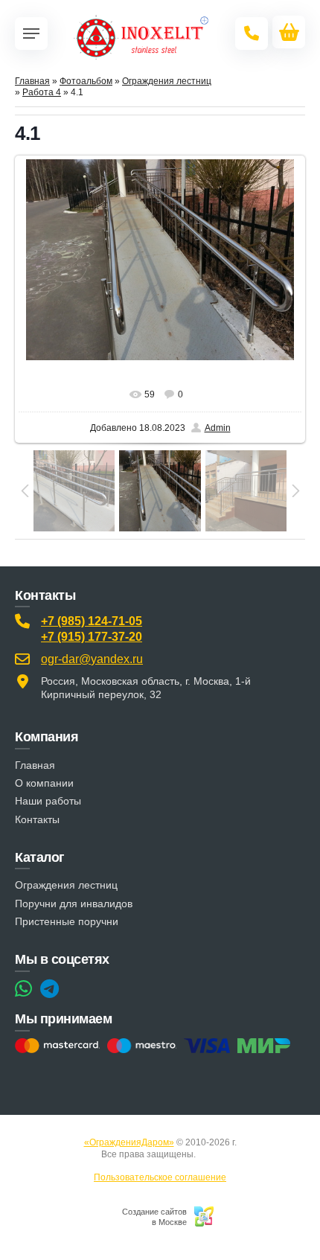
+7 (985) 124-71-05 (91, 621)
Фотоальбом (86, 81)
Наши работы (48, 801)
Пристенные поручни (66, 921)
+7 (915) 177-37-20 (91, 636)
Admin (218, 428)
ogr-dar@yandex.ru (92, 659)
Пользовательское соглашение (160, 1177)
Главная (32, 81)
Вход (208, 1154)
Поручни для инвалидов (73, 903)
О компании (44, 783)
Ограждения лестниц (166, 81)
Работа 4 (41, 92)
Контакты (37, 819)
